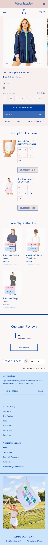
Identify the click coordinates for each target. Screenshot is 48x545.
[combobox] (34, 368)
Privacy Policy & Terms (34, 541)
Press (5, 421)
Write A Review (24, 347)
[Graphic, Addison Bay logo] (24, 537)
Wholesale (7, 462)
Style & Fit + (21, 122)
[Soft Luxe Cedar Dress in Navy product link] (12, 240)
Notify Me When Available (24, 108)
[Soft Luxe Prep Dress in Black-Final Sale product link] (12, 283)
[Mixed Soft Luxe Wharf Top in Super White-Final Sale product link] (35, 240)
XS (11, 99)
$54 (29, 261)
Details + (9, 122)
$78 (6, 261)
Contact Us (7, 430)
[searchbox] (13, 361)
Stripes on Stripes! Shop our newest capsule (24, 4)
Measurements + (35, 122)
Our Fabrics (8, 416)
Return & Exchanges (11, 457)
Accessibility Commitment (13, 467)
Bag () (42, 12)
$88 (6, 304)
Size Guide (41, 93)
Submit (40, 391)
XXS (5, 99)
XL (35, 99)
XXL (41, 99)
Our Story (7, 411)
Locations (7, 425)
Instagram (7, 435)
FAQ (5, 447)
